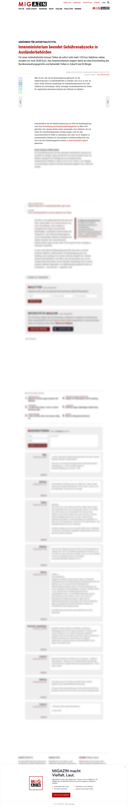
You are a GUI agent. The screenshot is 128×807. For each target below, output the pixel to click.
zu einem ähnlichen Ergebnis (77, 140)
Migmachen (77, 2)
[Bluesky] (20, 88)
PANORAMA (43, 9)
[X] (20, 83)
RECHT (51, 9)
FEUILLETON (68, 9)
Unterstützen (87, 2)
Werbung (97, 2)
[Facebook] (20, 79)
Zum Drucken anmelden (103, 74)
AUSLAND (59, 9)
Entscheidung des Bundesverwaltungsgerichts (60, 126)
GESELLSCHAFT (31, 9)
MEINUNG (78, 9)
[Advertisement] (64, 25)
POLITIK (21, 9)
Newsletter (67, 2)
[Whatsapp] (20, 92)
